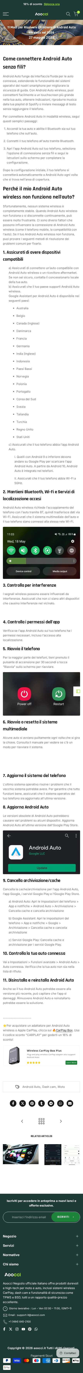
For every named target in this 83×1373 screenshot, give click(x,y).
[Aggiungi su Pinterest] (32, 1103)
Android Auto (31, 1087)
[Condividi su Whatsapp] (60, 1103)
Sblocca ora (52, 4)
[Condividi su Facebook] (13, 1103)
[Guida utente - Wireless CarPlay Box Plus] (22, 1121)
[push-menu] (6, 14)
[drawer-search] (68, 14)
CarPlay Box (64, 1030)
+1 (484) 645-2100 (19, 1321)
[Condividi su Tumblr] (41, 1103)
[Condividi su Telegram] (51, 1103)
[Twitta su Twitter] (22, 1103)
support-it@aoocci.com (31, 1314)
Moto (61, 1087)
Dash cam (49, 1087)
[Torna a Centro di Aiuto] (41, 1121)
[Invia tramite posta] (70, 1103)
